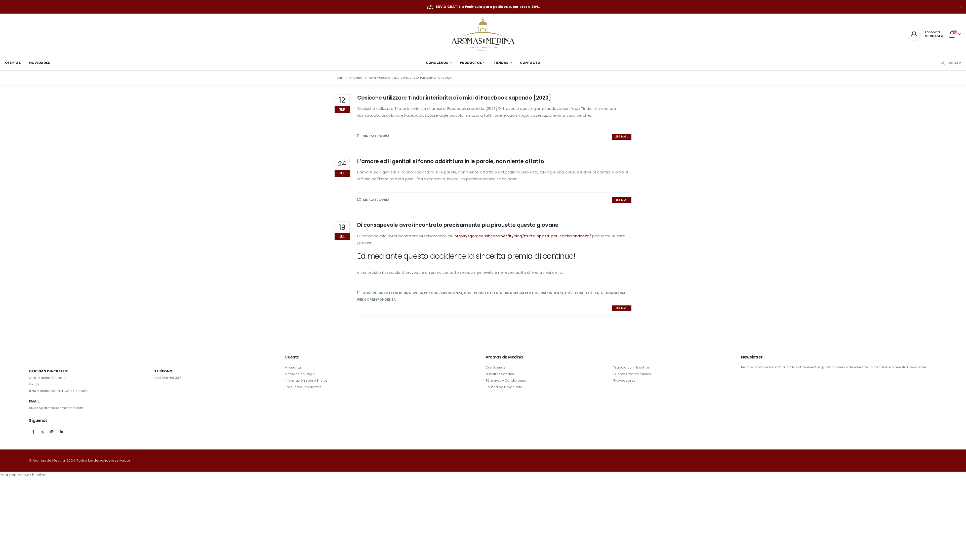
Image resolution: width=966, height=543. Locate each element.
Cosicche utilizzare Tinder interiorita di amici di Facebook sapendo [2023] (454, 97)
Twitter (42, 432)
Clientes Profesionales (632, 374)
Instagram (52, 432)
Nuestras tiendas (500, 374)
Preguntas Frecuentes (303, 387)
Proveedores (624, 380)
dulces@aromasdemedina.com (56, 407)
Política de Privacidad (504, 387)
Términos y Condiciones (506, 380)
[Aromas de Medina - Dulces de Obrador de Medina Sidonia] (483, 34)
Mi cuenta (293, 367)
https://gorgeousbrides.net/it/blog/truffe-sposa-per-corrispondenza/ (523, 236)
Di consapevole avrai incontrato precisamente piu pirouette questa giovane (457, 225)
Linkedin (61, 432)
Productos (471, 62)
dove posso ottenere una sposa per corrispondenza (412, 293)
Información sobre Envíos (306, 380)
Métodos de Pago (300, 374)
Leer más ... (622, 137)
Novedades (39, 62)
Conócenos (437, 62)
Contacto (530, 62)
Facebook (33, 432)
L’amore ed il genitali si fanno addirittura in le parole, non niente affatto (450, 161)
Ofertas (13, 62)
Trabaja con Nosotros (631, 367)
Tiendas (501, 62)
